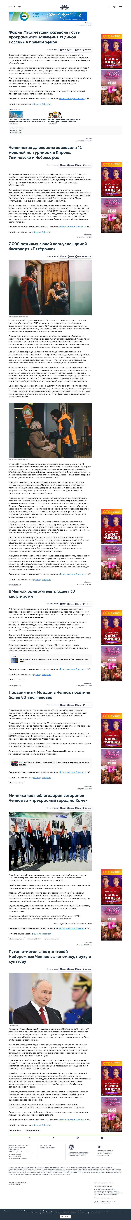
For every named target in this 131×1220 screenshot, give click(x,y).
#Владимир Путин (15, 1130)
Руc (10, 7)
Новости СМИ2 (16, 130)
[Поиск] (109, 7)
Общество (88, 23)
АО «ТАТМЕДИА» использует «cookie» (104, 1189)
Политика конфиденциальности (103, 1198)
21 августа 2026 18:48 (84, 789)
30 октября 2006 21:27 (84, 25)
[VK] (29, 1137)
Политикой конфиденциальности (89, 1212)
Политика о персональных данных (104, 1183)
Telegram (46, 104)
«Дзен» (36, 104)
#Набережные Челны (16, 680)
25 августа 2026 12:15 (84, 237)
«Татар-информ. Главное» (71, 99)
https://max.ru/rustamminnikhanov (75, 924)
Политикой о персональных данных (65, 1212)
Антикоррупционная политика (103, 1186)
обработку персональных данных (42, 1212)
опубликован (15, 1040)
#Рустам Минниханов (52, 939)
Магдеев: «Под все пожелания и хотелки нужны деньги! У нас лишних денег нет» (54, 660)
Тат (19, 7)
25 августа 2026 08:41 (84, 686)
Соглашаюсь (65, 1216)
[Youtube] (102, 1138)
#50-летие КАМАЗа (34, 939)
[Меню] (120, 7)
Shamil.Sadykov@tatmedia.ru (102, 1203)
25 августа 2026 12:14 (84, 584)
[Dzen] (78, 1138)
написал (37, 881)
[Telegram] (53, 1138)
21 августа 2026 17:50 (84, 945)
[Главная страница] (64, 7)
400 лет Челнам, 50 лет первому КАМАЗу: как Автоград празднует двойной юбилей (54, 764)
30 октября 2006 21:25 (84, 141)
